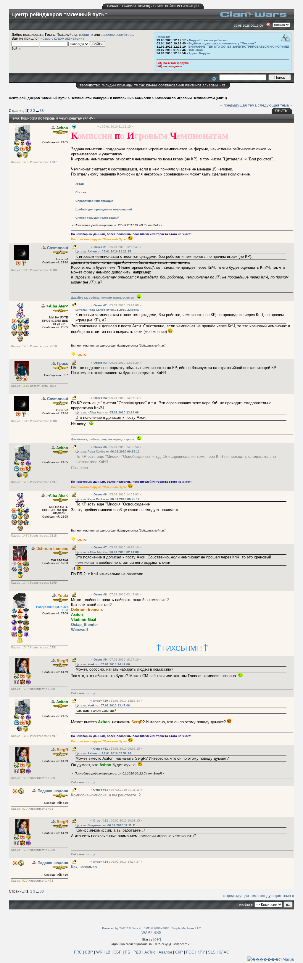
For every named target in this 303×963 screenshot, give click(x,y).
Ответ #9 (101, 659)
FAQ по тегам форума (173, 63)
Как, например (84, 867)
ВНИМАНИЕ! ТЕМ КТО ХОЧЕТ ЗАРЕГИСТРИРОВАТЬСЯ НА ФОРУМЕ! (238, 46)
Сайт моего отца (83, 693)
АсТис (150, 952)
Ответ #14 (101, 861)
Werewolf (79, 629)
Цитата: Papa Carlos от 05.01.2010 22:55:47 (107, 309)
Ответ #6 (101, 494)
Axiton (62, 128)
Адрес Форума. (199, 53)
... (38, 110)
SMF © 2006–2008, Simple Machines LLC (172, 928)
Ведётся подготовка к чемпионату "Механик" (222, 43)
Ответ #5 (101, 447)
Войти (170, 6)
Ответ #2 (101, 305)
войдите (86, 34)
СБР (118, 952)
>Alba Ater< (57, 306)
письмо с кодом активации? (61, 38)
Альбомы (210, 85)
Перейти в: (245, 904)
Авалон (166, 952)
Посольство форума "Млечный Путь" (99, 239)
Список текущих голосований (97, 217)
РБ (128, 952)
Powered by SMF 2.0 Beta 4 (121, 928)
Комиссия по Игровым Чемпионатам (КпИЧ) (191, 98)
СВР (89, 952)
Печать (281, 110)
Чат (222, 85)
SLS (212, 952)
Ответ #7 (101, 547)
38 (42, 110)
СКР (179, 952)
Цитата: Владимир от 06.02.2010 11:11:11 (105, 825)
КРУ (201, 952)
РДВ (137, 952)
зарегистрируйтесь (117, 34)
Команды (125, 85)
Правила (129, 6)
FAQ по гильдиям (169, 66)
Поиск (158, 6)
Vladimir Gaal (83, 619)
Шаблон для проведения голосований (103, 209)
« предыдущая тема (238, 105)
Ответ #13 (101, 820)
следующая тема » (275, 105)
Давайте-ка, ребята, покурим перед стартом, (104, 297)
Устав (79, 183)
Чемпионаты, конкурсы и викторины (101, 98)
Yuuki (63, 595)
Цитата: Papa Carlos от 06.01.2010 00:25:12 (107, 451)
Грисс (62, 363)
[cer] (157, 939)
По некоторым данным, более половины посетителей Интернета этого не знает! (131, 234)
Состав (80, 192)
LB (109, 952)
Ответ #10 (101, 700)
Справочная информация (94, 200)
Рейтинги (193, 85)
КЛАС (224, 952)
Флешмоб (195, 49)
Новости (163, 36)
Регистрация (188, 6)
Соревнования (171, 85)
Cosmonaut (57, 248)
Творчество (90, 85)
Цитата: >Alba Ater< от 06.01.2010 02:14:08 (107, 552)
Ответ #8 (101, 594)
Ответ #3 (101, 362)
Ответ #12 (101, 789)
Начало (113, 6)
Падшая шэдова (53, 791)
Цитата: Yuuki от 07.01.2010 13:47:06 (102, 705)
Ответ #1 (101, 247)
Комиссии (143, 98)
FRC (78, 952)
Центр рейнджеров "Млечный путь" (38, 98)
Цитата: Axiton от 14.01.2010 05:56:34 (103, 753)
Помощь (145, 6)
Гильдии (109, 85)
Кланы (151, 85)
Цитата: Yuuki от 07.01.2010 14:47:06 (102, 664)
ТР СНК (139, 85)
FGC (190, 952)
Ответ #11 (101, 748)
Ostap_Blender (84, 624)
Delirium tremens (52, 548)
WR (99, 952)
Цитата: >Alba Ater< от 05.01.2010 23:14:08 (107, 412)
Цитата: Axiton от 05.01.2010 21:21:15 (103, 251)
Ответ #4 (101, 398)
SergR (62, 660)
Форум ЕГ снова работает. (208, 40)
